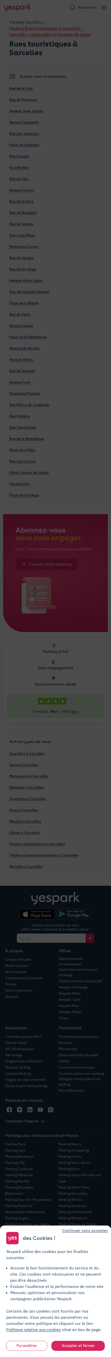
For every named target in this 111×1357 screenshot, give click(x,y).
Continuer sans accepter (85, 1230)
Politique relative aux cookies (33, 1329)
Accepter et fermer (78, 1346)
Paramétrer (27, 1346)
